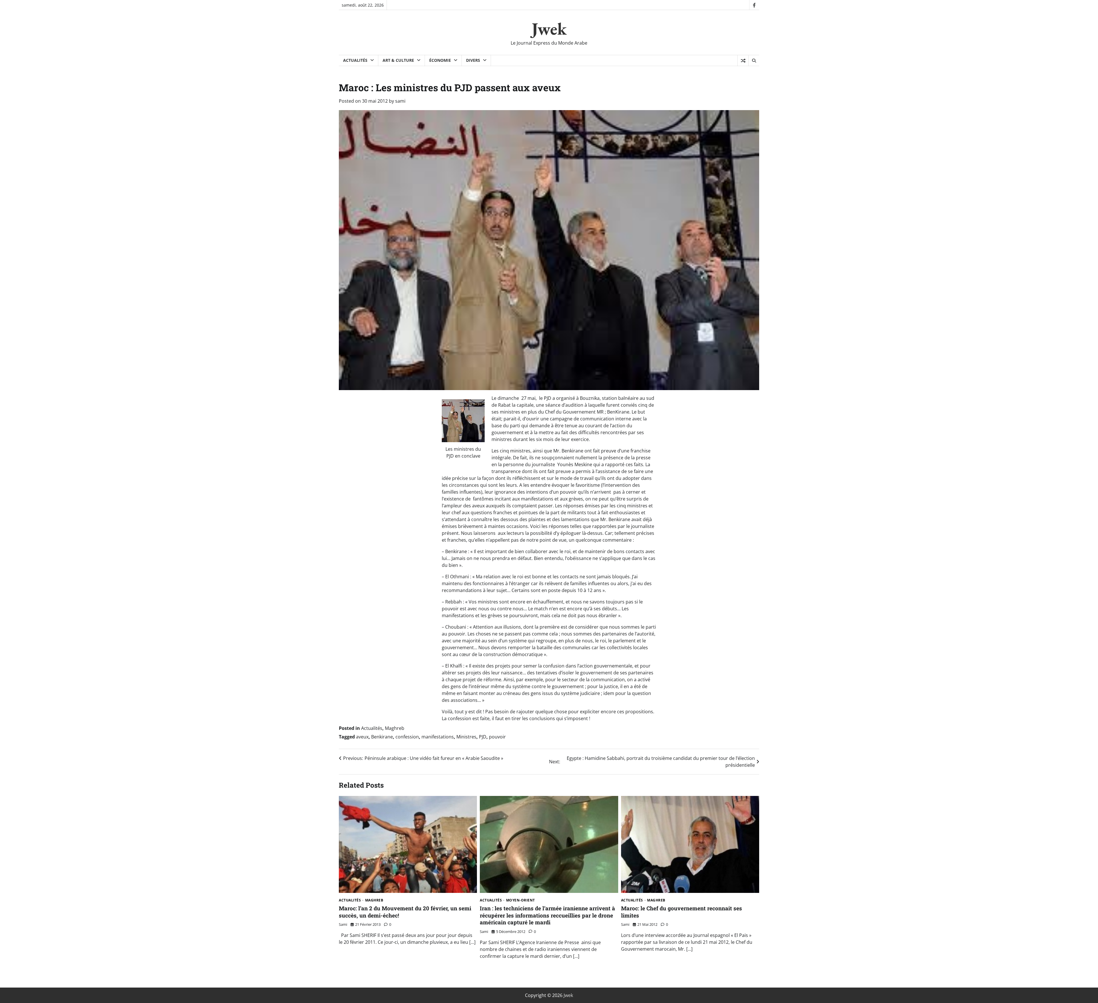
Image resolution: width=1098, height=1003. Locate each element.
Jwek (549, 28)
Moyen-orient (520, 900)
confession (407, 737)
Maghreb (394, 728)
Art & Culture (398, 60)
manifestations (437, 737)
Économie (440, 60)
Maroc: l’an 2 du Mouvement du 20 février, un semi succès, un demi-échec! (405, 912)
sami (400, 101)
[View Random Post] (743, 60)
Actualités (355, 60)
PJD (482, 737)
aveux (362, 737)
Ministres (466, 737)
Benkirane (382, 737)
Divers (473, 60)
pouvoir (497, 737)
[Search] (753, 60)
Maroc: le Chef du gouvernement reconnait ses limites (681, 912)
